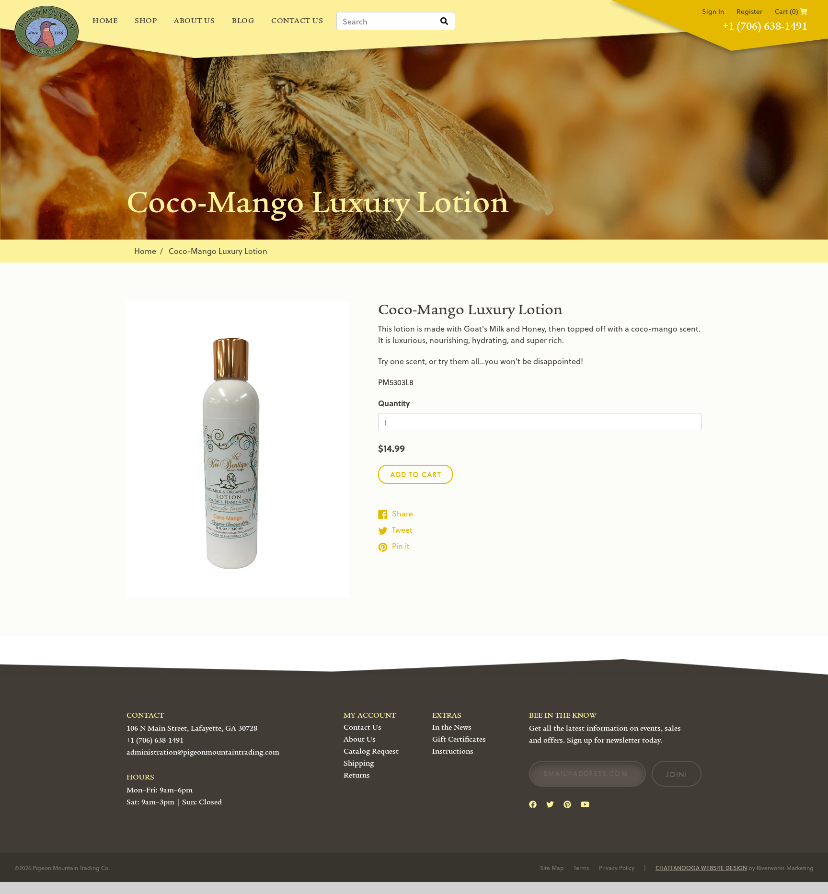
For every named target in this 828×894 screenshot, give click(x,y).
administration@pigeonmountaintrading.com (202, 752)
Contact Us (297, 20)
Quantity (394, 403)
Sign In (713, 11)
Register (749, 11)
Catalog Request (371, 751)
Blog (243, 20)
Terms (581, 867)
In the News (452, 727)
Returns (357, 775)
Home (104, 20)
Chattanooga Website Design (701, 867)
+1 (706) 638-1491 (765, 26)
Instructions (452, 751)
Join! (676, 774)
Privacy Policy (616, 867)
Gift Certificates (459, 739)
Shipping (359, 763)
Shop (146, 20)
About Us (194, 20)
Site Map (552, 867)
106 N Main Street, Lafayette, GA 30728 (191, 728)
